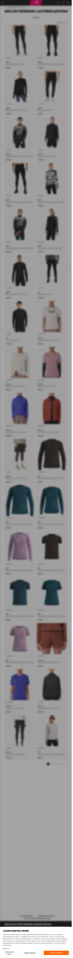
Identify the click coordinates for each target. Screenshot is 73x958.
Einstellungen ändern (9, 953)
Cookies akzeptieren (56, 953)
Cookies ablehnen (30, 953)
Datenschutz (6, 948)
